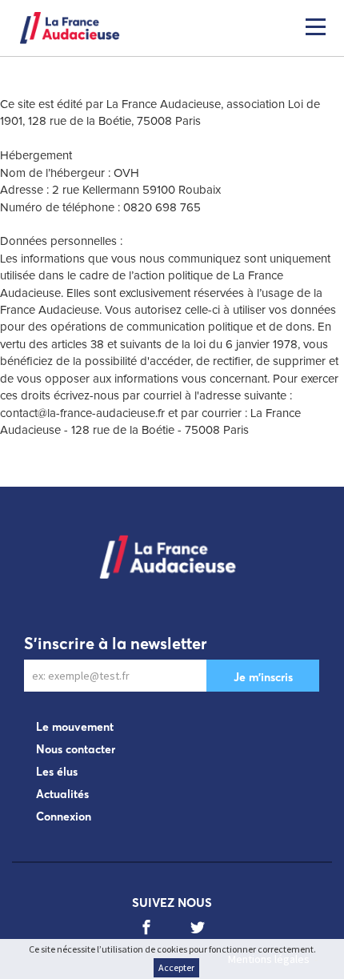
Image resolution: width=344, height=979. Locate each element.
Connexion (63, 816)
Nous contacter (75, 749)
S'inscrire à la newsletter (115, 643)
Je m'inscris (263, 677)
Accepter (176, 967)
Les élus (57, 771)
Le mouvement (75, 727)
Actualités (62, 794)
